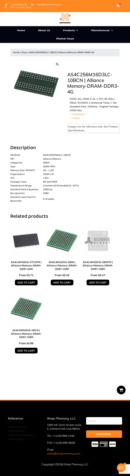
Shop (24, 52)
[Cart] (121, 390)
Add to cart (26, 282)
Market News (65, 38)
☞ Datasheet (77, 114)
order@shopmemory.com (63, 453)
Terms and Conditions (21, 435)
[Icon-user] (123, 5)
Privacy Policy (17, 439)
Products (69, 30)
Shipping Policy (18, 427)
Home (21, 30)
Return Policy (16, 431)
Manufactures (100, 30)
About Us (44, 30)
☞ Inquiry (75, 118)
